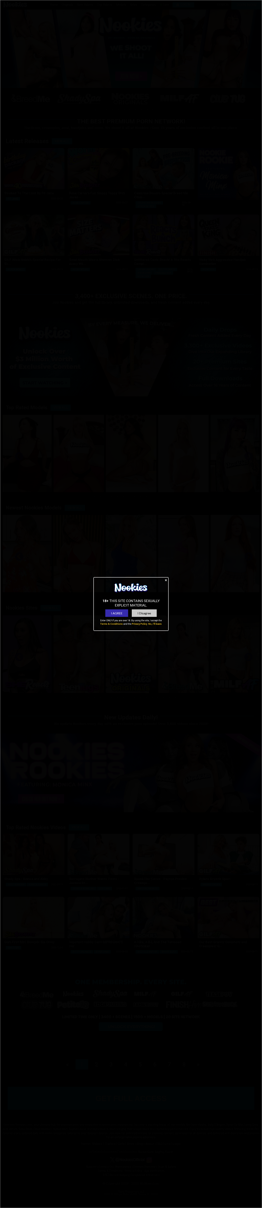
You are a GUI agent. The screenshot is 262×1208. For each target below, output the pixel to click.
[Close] (165, 580)
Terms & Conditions (111, 624)
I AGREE (116, 613)
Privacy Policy (139, 624)
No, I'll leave (154, 624)
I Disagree (144, 613)
